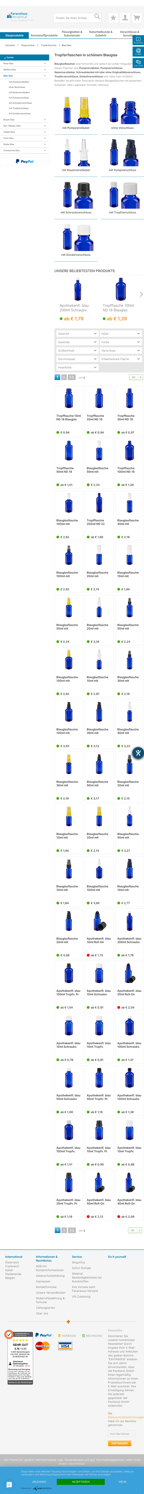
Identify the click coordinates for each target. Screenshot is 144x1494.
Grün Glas (8, 138)
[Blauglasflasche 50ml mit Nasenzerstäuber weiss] (129, 816)
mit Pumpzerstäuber (19, 82)
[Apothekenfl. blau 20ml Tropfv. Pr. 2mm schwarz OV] (68, 1182)
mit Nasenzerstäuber (19, 92)
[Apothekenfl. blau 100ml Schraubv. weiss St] (129, 1025)
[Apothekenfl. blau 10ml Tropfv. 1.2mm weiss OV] (129, 1130)
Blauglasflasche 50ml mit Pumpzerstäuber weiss (98, 469)
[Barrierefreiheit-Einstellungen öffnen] (138, 753)
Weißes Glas (10, 69)
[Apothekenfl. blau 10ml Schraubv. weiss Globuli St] (99, 973)
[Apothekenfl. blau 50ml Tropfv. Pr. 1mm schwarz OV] (99, 1077)
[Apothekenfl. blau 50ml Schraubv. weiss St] (68, 1077)
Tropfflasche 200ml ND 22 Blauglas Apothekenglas (97, 522)
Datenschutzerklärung (50, 1275)
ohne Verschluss (17, 87)
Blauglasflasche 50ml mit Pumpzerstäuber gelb (67, 626)
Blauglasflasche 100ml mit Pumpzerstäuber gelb (67, 678)
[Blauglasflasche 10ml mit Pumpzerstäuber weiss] (129, 555)
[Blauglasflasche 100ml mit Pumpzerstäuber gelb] (68, 659)
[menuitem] (7, 3)
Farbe (105, 342)
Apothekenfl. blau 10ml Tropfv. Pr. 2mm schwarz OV (99, 1149)
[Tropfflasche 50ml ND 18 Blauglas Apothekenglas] (68, 450)
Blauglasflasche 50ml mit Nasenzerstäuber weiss (128, 835)
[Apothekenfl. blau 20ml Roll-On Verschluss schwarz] (129, 973)
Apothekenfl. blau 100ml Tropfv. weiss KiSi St (68, 1149)
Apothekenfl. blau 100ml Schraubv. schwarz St (129, 1097)
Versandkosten (74, 1459)
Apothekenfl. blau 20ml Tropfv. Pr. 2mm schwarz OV (68, 1201)
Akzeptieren (81, 1481)
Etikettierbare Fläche (115, 359)
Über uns (42, 1313)
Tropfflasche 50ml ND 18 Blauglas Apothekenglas (66, 469)
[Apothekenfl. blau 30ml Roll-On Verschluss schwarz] (129, 1182)
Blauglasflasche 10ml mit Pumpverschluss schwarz (128, 888)
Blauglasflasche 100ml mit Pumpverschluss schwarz (67, 731)
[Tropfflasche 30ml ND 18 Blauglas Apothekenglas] (129, 398)
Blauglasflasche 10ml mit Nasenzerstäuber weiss (98, 678)
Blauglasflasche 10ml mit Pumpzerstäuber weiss (128, 574)
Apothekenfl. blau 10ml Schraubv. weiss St (68, 1044)
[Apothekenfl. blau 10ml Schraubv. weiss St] (68, 1025)
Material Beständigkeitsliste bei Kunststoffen (87, 1277)
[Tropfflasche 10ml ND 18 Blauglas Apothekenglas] (68, 398)
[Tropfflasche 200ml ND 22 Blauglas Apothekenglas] (99, 502)
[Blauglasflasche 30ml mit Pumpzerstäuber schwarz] (129, 659)
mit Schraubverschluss (20, 103)
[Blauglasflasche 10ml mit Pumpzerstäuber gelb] (68, 816)
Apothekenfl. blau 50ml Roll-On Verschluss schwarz (99, 1201)
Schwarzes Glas (12, 150)
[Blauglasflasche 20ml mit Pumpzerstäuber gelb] (99, 816)
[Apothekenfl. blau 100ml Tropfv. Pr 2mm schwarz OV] (68, 973)
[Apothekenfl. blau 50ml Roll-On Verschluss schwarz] (99, 1182)
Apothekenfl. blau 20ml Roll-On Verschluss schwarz (129, 992)
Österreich (12, 1262)
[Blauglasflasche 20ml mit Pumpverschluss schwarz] (68, 920)
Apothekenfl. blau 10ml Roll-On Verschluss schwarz (99, 940)
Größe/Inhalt (66, 350)
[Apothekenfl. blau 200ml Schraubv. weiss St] (77, 289)
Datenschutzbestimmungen (126, 1417)
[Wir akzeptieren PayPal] (24, 161)
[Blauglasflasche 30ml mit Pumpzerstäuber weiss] (129, 502)
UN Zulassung (81, 1296)
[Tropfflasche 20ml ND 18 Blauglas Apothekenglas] (99, 398)
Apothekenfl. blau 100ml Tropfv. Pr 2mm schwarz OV (68, 992)
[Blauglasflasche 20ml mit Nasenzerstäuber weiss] (99, 607)
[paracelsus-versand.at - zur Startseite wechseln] (20, 17)
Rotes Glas (9, 144)
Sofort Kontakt (81, 1268)
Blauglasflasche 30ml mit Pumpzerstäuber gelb (67, 783)
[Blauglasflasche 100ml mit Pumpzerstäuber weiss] (68, 502)
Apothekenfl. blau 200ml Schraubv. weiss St (74, 307)
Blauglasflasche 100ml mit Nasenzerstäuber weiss (98, 888)
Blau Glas (8, 75)
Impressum (43, 1281)
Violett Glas (9, 132)
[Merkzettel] (113, 18)
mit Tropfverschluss (18, 108)
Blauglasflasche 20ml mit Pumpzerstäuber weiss (98, 574)
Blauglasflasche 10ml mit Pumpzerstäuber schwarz (67, 888)
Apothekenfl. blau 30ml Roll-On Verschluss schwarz (129, 1201)
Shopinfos (78, 1262)
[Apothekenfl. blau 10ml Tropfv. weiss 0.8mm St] (99, 1025)
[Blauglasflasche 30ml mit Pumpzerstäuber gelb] (68, 764)
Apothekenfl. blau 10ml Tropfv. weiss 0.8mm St (99, 1044)
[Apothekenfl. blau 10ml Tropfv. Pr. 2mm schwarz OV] (99, 1130)
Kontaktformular (46, 1287)
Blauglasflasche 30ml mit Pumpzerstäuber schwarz (128, 678)
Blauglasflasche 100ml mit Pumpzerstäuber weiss (67, 522)
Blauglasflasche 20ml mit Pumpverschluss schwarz (67, 940)
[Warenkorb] (137, 18)
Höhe (105, 333)
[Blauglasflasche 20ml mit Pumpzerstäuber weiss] (99, 555)
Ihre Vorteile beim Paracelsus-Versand (85, 1289)
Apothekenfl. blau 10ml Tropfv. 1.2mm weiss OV (129, 1149)
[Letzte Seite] (72, 377)
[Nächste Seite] (64, 377)
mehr (122, 1481)
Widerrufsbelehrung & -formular (51, 1300)
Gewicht (63, 333)
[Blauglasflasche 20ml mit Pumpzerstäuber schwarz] (129, 764)
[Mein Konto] (125, 18)
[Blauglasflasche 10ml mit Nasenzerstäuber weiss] (99, 659)
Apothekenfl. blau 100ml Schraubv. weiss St (129, 1044)
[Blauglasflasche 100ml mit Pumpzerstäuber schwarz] (68, 555)
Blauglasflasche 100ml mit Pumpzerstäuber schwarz (67, 574)
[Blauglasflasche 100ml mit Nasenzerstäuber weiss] (99, 868)
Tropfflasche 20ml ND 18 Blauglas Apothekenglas (97, 417)
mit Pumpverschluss (19, 97)
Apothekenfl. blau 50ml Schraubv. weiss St (68, 1097)
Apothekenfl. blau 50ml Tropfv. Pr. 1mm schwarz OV (99, 1097)
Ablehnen (39, 1481)
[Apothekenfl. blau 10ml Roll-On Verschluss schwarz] (99, 920)
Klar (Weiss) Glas (12, 125)
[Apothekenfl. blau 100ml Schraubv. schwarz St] (129, 1077)
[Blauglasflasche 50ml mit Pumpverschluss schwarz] (99, 764)
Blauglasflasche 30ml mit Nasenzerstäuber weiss (128, 731)
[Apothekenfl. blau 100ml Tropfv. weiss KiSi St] (68, 1130)
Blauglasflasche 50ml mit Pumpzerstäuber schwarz (128, 626)
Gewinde (64, 342)
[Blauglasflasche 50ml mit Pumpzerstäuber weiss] (99, 450)
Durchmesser (66, 359)
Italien (9, 1270)
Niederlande (13, 1274)
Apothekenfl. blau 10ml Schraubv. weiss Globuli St (99, 992)
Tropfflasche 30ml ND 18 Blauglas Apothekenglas (127, 417)
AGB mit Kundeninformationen (50, 1268)
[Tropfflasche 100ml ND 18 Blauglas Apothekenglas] (120, 289)
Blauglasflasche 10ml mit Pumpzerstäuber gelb (67, 835)
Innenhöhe (64, 367)
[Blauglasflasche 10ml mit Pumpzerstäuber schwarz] (68, 868)
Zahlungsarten (45, 1307)
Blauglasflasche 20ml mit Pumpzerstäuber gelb (98, 835)
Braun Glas (9, 119)
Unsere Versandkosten (51, 1292)
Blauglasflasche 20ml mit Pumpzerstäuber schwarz (128, 783)
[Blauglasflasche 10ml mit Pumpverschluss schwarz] (129, 868)
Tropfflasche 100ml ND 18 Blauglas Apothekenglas (118, 307)
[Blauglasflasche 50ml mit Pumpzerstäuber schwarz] (129, 607)
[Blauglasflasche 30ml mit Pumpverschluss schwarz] (99, 711)
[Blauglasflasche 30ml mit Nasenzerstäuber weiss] (129, 711)
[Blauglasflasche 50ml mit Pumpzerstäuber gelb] (68, 607)
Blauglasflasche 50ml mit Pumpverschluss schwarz (98, 783)
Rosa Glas (8, 63)
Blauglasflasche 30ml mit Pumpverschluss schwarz (98, 731)
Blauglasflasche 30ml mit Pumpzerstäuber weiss (128, 522)
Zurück (10, 57)
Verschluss (109, 350)
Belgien (10, 1278)
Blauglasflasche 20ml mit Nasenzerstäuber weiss (98, 626)
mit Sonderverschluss (20, 113)
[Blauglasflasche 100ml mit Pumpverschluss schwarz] (68, 711)
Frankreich (12, 1266)
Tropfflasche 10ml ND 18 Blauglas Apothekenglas (68, 417)
